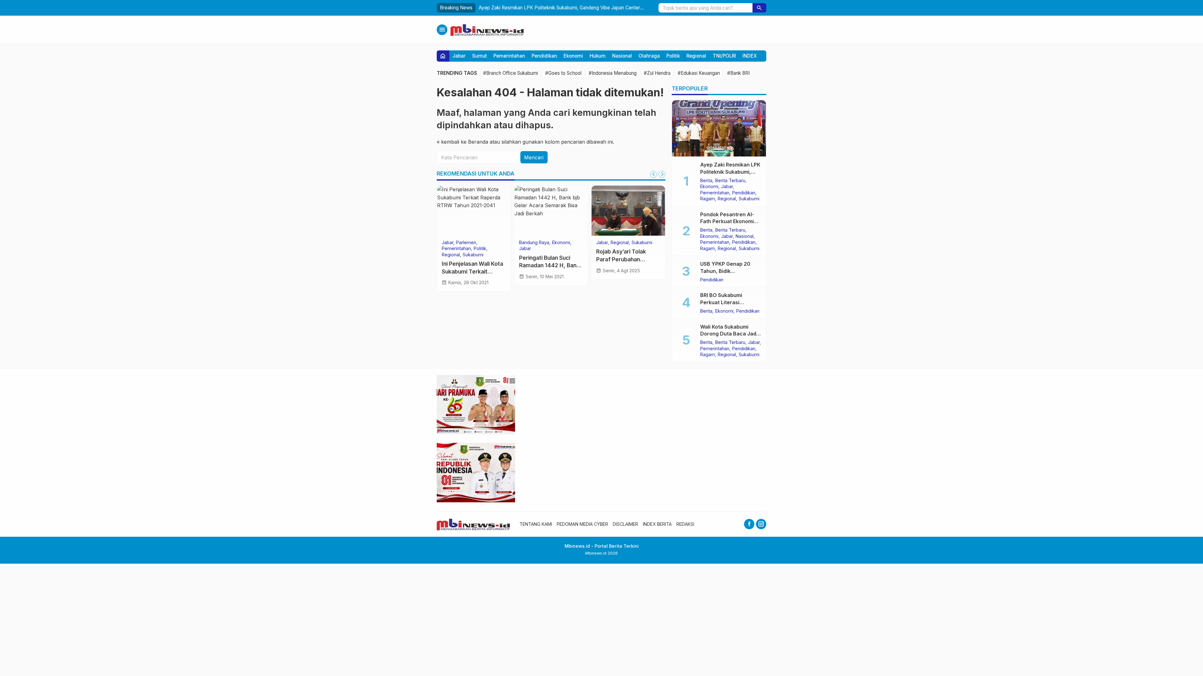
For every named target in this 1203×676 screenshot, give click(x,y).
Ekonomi (573, 56)
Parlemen (466, 242)
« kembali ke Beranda (462, 142)
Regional (696, 56)
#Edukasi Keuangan (699, 73)
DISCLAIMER (625, 524)
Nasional (622, 56)
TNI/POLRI (724, 56)
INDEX (749, 56)
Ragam (707, 199)
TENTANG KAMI (535, 524)
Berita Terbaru (730, 180)
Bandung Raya (534, 242)
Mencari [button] (534, 157)
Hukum (598, 56)
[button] (759, 8)
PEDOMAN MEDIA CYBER (582, 524)
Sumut (479, 56)
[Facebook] (749, 524)
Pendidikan (544, 56)
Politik (673, 56)
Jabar (459, 56)
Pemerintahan (509, 56)
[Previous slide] (653, 174)
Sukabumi (473, 255)
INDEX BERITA (657, 524)
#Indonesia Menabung (613, 73)
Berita (706, 180)
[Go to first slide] (662, 174)
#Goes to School (563, 73)
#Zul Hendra (657, 73)
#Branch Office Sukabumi (510, 73)
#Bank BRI (738, 73)
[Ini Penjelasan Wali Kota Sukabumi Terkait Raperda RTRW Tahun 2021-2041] (474, 211)
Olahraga (649, 56)
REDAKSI (685, 524)
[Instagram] (761, 524)
